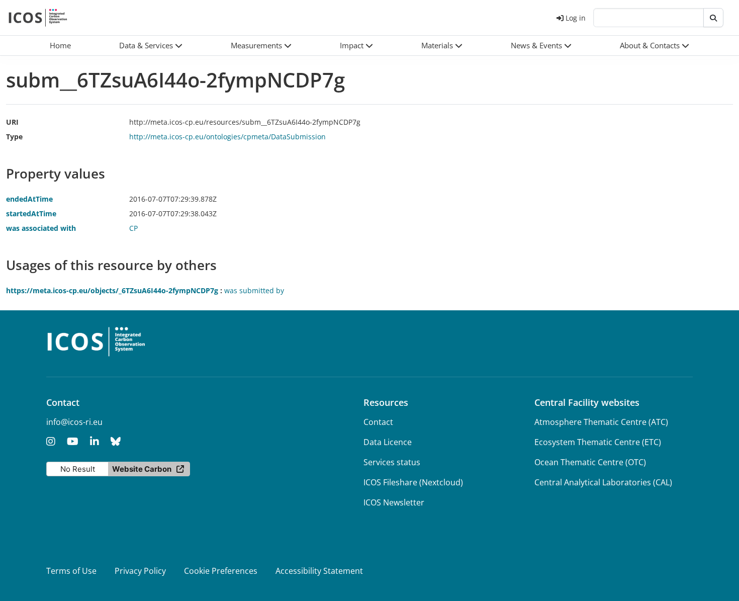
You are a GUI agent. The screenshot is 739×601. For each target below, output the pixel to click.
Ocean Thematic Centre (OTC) (590, 462)
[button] (151, 45)
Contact (378, 421)
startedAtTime (31, 213)
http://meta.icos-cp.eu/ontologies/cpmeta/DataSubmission (227, 136)
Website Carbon (141, 469)
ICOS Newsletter (393, 502)
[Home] (38, 18)
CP (133, 228)
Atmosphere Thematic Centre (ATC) (601, 421)
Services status (391, 462)
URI (12, 122)
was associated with (41, 228)
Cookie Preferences (220, 570)
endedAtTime (29, 199)
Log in (576, 18)
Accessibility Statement (319, 570)
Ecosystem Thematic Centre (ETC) (597, 442)
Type (14, 136)
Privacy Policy (140, 570)
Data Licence (387, 442)
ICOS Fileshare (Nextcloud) (413, 482)
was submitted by (254, 290)
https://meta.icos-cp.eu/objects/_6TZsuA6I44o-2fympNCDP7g (112, 290)
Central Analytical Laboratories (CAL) (603, 482)
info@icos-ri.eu (74, 421)
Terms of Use (71, 570)
